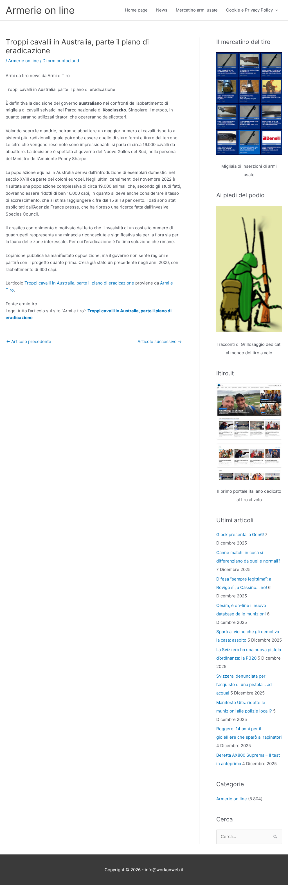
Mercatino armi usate (197, 10)
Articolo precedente (28, 341)
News (161, 10)
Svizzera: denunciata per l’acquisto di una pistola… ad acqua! (244, 684)
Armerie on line (40, 10)
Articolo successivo (160, 341)
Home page (136, 10)
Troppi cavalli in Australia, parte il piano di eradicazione (79, 283)
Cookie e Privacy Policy (249, 10)
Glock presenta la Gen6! (240, 534)
